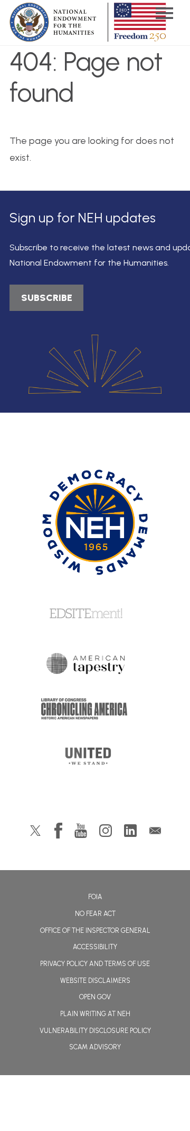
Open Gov (95, 997)
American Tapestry (95, 666)
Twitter (35, 830)
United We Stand (95, 759)
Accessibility (95, 947)
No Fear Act (95, 914)
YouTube (80, 830)
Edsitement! (95, 614)
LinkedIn (130, 830)
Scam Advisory (95, 1047)
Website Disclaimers (95, 980)
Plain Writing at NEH (95, 1014)
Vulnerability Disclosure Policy (95, 1031)
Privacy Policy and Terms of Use (95, 964)
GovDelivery (155, 830)
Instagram (105, 830)
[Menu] (164, 14)
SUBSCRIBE (46, 298)
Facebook (58, 830)
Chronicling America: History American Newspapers (95, 711)
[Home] (95, 522)
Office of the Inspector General (95, 930)
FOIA (95, 897)
